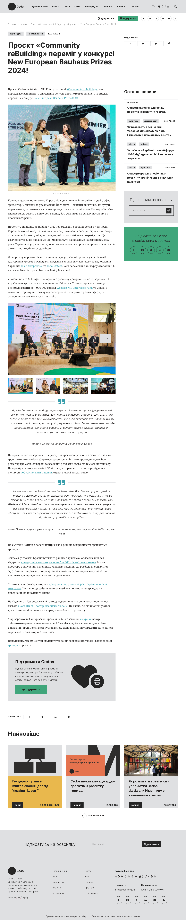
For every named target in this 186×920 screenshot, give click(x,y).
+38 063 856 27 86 (135, 876)
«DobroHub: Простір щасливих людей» (43, 606)
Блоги (55, 6)
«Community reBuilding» (82, 89)
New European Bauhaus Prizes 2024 (56, 98)
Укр (154, 6)
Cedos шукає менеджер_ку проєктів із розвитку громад (92, 785)
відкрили (86, 619)
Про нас (134, 6)
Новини (121, 6)
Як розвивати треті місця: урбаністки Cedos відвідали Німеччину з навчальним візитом (149, 788)
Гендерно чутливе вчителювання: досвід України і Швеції (30, 785)
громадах (14, 645)
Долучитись (91, 893)
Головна (12, 24)
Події (67, 6)
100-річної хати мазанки (36, 472)
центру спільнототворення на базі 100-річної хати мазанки (58, 562)
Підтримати (33, 689)
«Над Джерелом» (32, 266)
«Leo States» (54, 266)
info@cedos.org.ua (125, 889)
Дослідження (40, 6)
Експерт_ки (91, 6)
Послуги (107, 6)
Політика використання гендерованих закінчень (116, 916)
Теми (77, 6)
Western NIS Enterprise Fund (75, 287)
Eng (166, 6)
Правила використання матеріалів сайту (66, 916)
